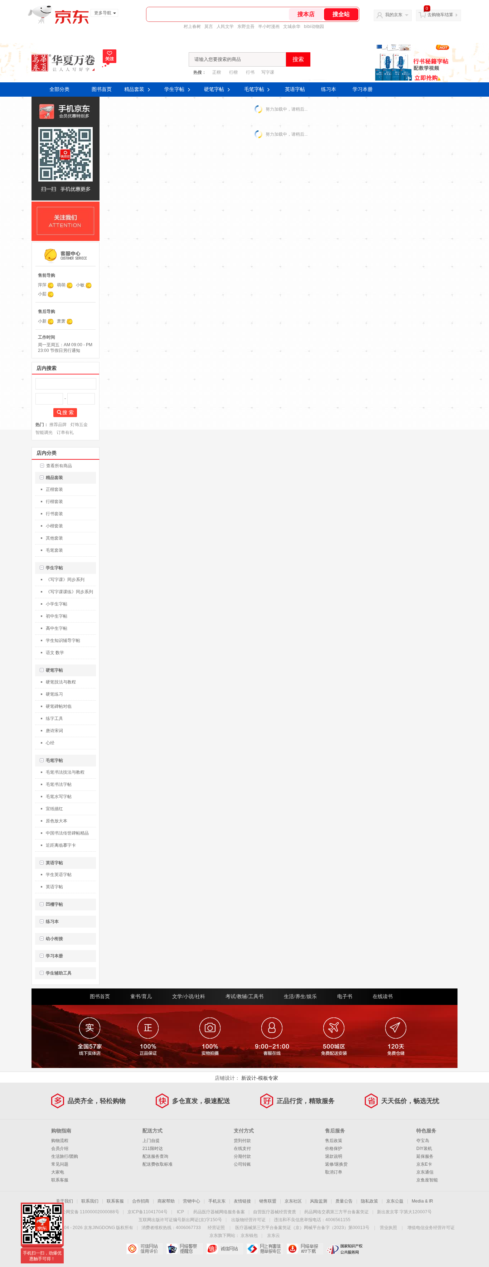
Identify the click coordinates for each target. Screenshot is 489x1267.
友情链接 (242, 1201)
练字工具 (54, 718)
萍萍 (42, 284)
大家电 (57, 1172)
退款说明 (333, 1156)
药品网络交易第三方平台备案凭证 (336, 1211)
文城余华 (291, 26)
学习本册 (363, 89)
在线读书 (383, 996)
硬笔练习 (54, 694)
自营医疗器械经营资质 (274, 1211)
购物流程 (59, 1140)
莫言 (208, 26)
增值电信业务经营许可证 (431, 1227)
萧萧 (61, 321)
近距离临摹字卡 (61, 845)
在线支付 (242, 1148)
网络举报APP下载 (304, 1248)
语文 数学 (55, 652)
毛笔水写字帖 (59, 796)
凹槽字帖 (54, 904)
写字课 (267, 72)
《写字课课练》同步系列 (69, 591)
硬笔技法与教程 (61, 682)
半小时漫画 (269, 26)
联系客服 (59, 1180)
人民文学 (225, 26)
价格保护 (333, 1148)
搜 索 (68, 412)
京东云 (273, 1235)
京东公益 (394, 1201)
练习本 (328, 89)
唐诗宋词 (54, 730)
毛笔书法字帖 (59, 784)
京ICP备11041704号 (147, 1211)
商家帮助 (166, 1201)
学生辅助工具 (59, 973)
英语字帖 (295, 89)
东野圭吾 (246, 26)
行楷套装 (54, 501)
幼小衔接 (54, 938)
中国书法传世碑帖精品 (67, 833)
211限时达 (152, 1148)
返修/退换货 (336, 1164)
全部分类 (59, 89)
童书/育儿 (141, 996)
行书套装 (54, 513)
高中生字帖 (56, 628)
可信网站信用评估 (144, 1248)
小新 (42, 321)
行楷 (233, 72)
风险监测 (318, 1201)
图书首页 (102, 89)
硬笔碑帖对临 (59, 706)
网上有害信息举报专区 (264, 1248)
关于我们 (64, 1201)
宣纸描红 (54, 808)
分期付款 (242, 1156)
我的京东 (393, 14)
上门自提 (151, 1140)
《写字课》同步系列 (65, 579)
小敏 (80, 284)
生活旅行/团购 (64, 1156)
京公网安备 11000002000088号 (88, 1211)
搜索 (298, 59)
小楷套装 (54, 525)
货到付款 (242, 1140)
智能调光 (44, 432)
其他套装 (54, 538)
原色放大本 (56, 820)
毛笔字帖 (254, 89)
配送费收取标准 (157, 1164)
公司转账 (242, 1164)
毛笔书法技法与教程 (65, 772)
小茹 (42, 293)
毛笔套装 (54, 550)
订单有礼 (65, 432)
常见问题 (59, 1164)
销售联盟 (267, 1201)
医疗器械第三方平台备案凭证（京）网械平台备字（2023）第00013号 (302, 1227)
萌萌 (61, 284)
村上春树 (192, 26)
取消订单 (333, 1172)
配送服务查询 (155, 1156)
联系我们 (89, 1201)
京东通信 (425, 1172)
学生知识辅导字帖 (63, 640)
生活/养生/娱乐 (300, 996)
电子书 (344, 996)
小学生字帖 (56, 603)
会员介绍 (59, 1148)
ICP (180, 1211)
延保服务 (425, 1156)
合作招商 (140, 1201)
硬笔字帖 (214, 89)
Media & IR (422, 1201)
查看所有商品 (59, 465)
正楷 (216, 72)
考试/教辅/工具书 (244, 996)
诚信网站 (224, 1248)
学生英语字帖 (59, 874)
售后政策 (333, 1140)
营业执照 (388, 1227)
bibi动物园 (314, 26)
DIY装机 (424, 1148)
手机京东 (217, 1201)
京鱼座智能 (427, 1180)
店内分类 (47, 453)
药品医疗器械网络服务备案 (219, 1211)
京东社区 (293, 1201)
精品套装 (134, 89)
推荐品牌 (58, 424)
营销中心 (191, 1201)
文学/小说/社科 (188, 996)
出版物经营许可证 (248, 1219)
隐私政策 (369, 1201)
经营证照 (216, 1227)
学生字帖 (174, 89)
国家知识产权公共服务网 (344, 1248)
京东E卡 (424, 1164)
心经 (50, 742)
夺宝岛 (422, 1140)
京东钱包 (249, 1235)
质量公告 (344, 1201)
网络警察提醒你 (184, 1248)
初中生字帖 (56, 616)
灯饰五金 (79, 424)
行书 (250, 72)
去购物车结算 (440, 14)
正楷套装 (54, 489)
